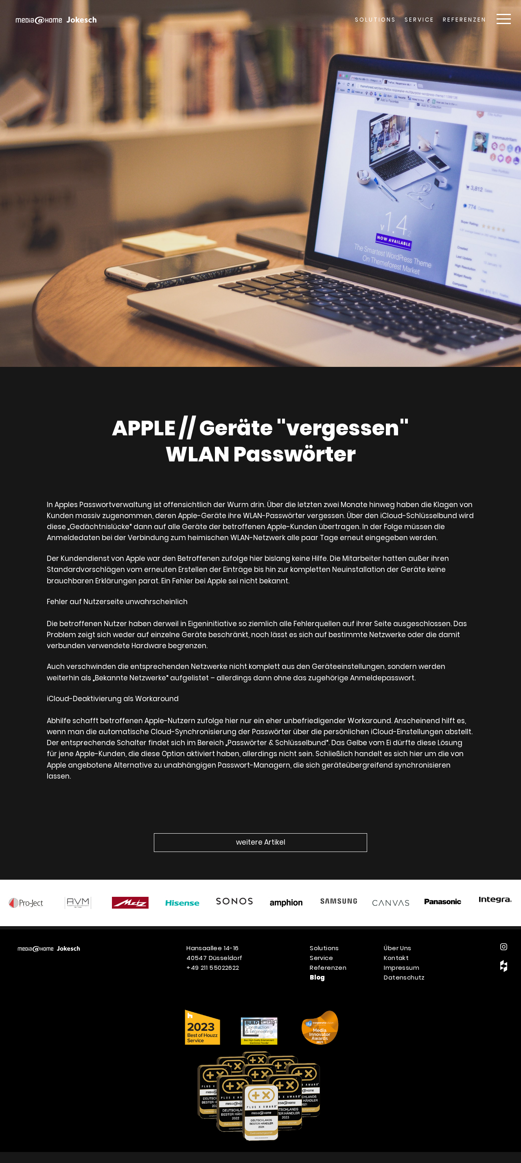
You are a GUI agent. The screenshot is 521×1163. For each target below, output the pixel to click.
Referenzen (464, 20)
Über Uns (397, 948)
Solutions (375, 20)
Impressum (401, 967)
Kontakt (396, 957)
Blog (317, 977)
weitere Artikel (260, 842)
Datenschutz (404, 977)
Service (419, 20)
